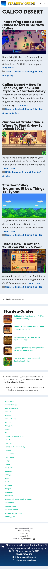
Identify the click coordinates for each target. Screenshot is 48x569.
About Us (24, 533)
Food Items (9, 454)
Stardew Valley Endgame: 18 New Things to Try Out (23, 188)
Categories (9, 426)
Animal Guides (11, 405)
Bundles (8, 422)
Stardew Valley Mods (13, 513)
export (7, 440)
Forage (7, 461)
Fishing (8, 450)
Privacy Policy (24, 531)
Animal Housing (11, 408)
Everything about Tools (14, 436)
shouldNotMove (11, 506)
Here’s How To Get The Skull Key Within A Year (22, 246)
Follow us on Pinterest (25, 557)
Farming (8, 443)
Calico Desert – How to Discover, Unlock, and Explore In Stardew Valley (24, 88)
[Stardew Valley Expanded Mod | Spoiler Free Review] (7, 362)
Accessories (9, 401)
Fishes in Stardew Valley (15, 447)
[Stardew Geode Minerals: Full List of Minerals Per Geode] (7, 330)
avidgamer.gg (29, 539)
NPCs (8, 172)
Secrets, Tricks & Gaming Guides (23, 71)
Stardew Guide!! (11, 113)
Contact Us (24, 536)
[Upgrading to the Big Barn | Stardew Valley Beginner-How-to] (7, 351)
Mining (7, 475)
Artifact (8, 412)
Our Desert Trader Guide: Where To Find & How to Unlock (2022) (23, 125)
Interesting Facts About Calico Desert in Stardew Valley (23, 25)
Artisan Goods (10, 419)
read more (8, 67)
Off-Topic (8, 485)
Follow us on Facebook (25, 560)
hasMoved (9, 471)
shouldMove (10, 503)
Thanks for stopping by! (14, 299)
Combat (8, 429)
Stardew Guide (21, 3)
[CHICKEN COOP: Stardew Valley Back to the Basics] (7, 340)
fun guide (7, 75)
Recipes (8, 489)
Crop (7, 433)
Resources (9, 492)
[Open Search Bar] (40, 3)
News (7, 478)
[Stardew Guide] (3, 3)
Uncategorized (11, 517)
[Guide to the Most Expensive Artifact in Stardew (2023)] (7, 319)
